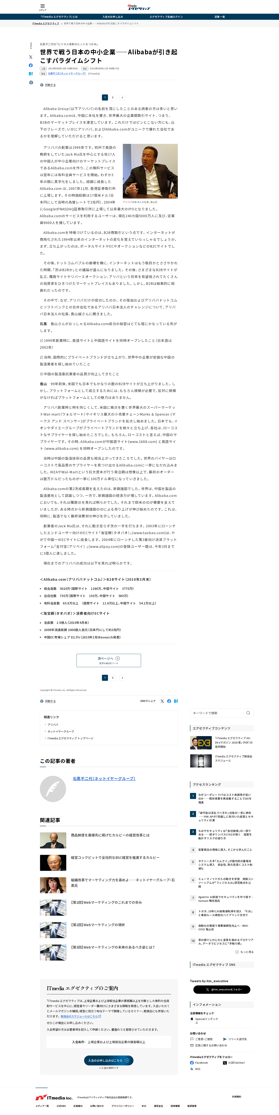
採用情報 (175, 1105)
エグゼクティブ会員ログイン (166, 16)
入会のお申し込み (112, 16)
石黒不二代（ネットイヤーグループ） (104, 778)
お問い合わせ (97, 1105)
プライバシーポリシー (122, 1105)
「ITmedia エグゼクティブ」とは (59, 16)
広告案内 (78, 1105)
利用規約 (236, 1096)
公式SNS (61, 1105)
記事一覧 (220, 16)
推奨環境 (191, 1105)
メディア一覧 (42, 1105)
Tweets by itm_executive (209, 981)
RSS (144, 1105)
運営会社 (158, 1105)
